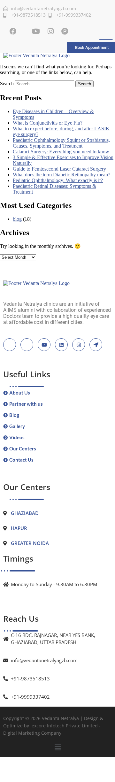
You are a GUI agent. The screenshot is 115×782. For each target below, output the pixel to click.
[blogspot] (61, 344)
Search (7, 83)
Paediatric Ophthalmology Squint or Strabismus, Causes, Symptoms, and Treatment (61, 143)
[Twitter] (26, 344)
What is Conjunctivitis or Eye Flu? (47, 123)
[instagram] (78, 344)
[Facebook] (13, 31)
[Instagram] (51, 31)
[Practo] (64, 31)
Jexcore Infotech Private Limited (64, 726)
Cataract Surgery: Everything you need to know (61, 151)
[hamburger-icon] (106, 42)
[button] (57, 747)
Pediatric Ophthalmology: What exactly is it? (58, 180)
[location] (95, 344)
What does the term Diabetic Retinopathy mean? (61, 174)
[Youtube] (36, 31)
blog (17, 219)
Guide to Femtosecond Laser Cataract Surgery (59, 169)
